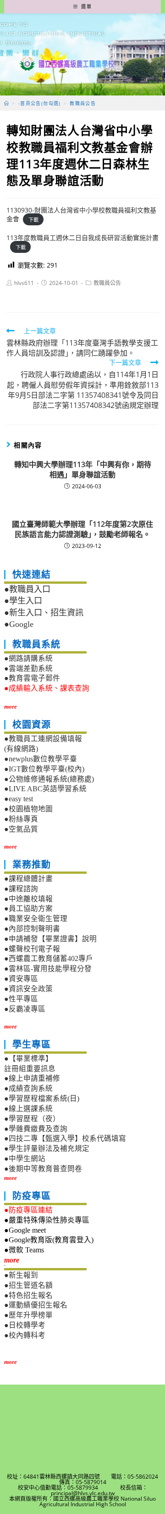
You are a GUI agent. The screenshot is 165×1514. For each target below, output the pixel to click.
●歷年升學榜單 (28, 1315)
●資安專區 (21, 979)
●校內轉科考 (24, 1335)
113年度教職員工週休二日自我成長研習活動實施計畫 (82, 237)
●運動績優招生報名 (35, 1305)
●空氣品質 (21, 829)
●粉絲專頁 (21, 819)
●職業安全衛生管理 (35, 918)
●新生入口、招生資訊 (43, 612)
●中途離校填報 (28, 899)
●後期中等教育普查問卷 (43, 1169)
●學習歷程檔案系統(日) (41, 1098)
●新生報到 (21, 1275)
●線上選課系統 (28, 1108)
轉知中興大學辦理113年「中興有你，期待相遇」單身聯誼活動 (82, 469)
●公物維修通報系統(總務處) (49, 779)
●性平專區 (21, 999)
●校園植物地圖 (28, 809)
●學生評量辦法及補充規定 (46, 1148)
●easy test (18, 799)
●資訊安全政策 (28, 989)
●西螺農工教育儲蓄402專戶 (48, 958)
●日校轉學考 (24, 1325)
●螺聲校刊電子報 (32, 949)
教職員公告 (107, 283)
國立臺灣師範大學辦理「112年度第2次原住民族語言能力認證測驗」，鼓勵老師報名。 (82, 529)
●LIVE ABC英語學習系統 (45, 789)
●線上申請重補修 (32, 1078)
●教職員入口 (27, 589)
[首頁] (6, 103)
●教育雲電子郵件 (32, 678)
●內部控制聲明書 (32, 929)
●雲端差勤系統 (28, 668)
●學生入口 (23, 600)
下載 (33, 219)
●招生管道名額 (28, 1285)
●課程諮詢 (21, 889)
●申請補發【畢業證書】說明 (50, 939)
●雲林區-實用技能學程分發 (48, 968)
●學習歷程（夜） (32, 1119)
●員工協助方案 (28, 908)
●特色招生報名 (28, 1295)
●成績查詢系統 (28, 1088)
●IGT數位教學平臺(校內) (44, 769)
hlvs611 (24, 283)
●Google (18, 624)
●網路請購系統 (28, 658)
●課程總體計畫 (28, 879)
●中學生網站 (24, 1158)
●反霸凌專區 (24, 1009)
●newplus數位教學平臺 (40, 759)
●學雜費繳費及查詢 (35, 1129)
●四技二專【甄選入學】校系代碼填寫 (65, 1138)
